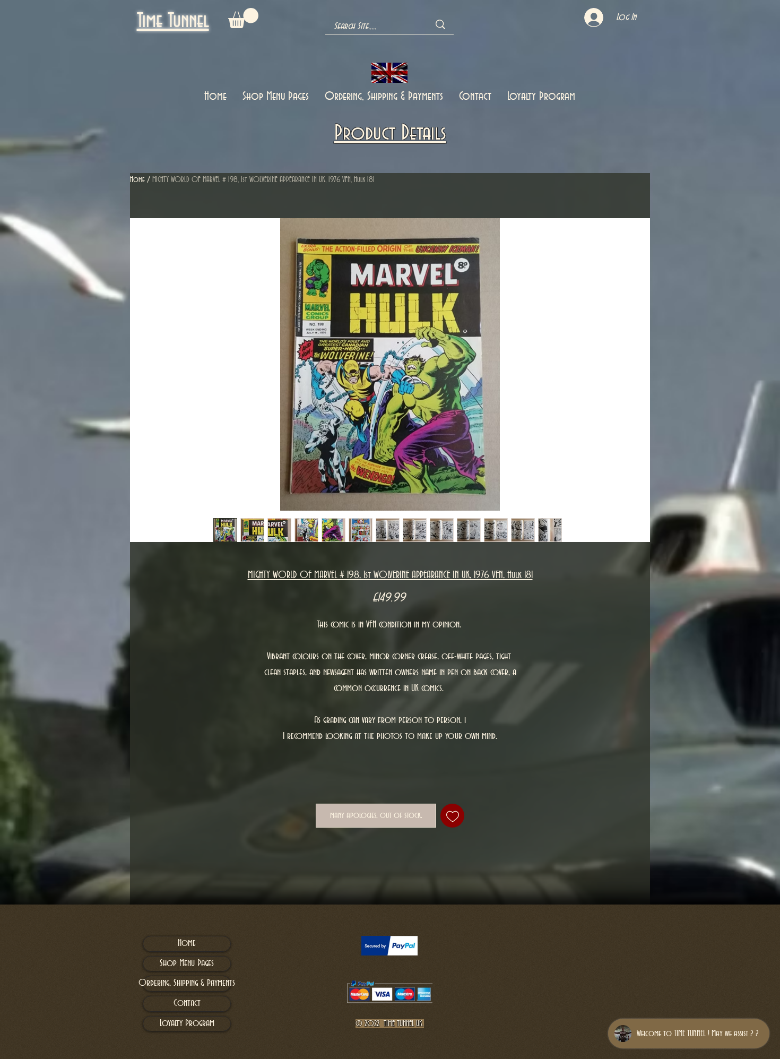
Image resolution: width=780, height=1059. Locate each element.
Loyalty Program (187, 1023)
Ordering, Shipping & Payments (186, 983)
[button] (243, 18)
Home (137, 180)
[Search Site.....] (440, 24)
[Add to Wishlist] (452, 816)
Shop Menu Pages (187, 963)
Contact (187, 1003)
